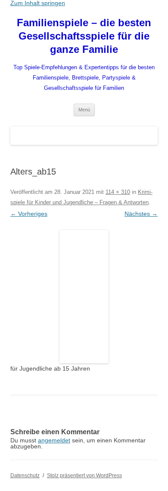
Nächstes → (141, 213)
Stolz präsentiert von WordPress (84, 476)
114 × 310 (118, 192)
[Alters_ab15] (84, 296)
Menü (84, 109)
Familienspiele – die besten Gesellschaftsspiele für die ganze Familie (84, 36)
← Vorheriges (28, 213)
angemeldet (54, 440)
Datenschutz (25, 476)
